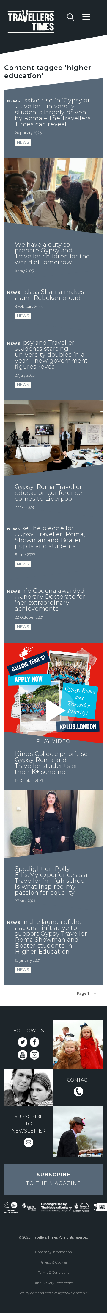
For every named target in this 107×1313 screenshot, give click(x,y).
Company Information (53, 1252)
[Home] (35, 22)
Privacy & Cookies (53, 1262)
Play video (53, 741)
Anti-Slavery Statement (54, 1283)
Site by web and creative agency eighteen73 (53, 1293)
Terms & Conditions (53, 1272)
